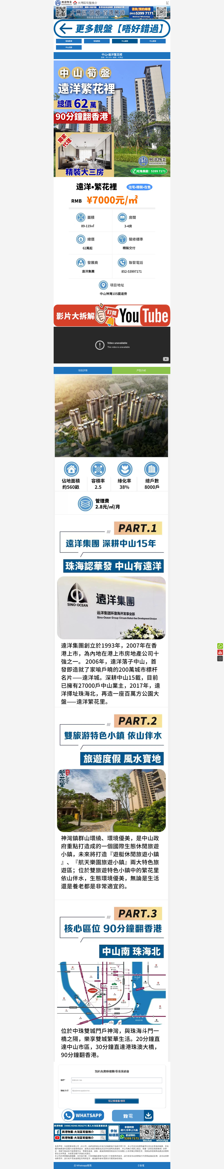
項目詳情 (83, 370)
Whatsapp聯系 (84, 1165)
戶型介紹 (141, 370)
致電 (142, 1165)
